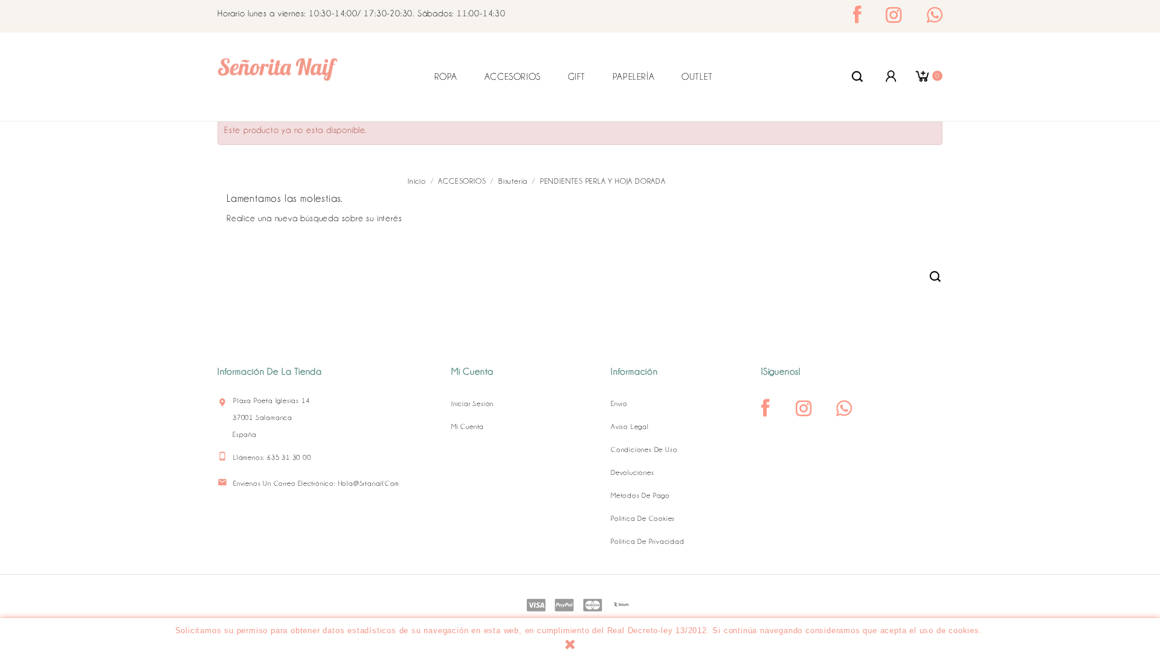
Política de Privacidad (648, 541)
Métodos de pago (640, 495)
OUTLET (697, 77)
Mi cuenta (467, 426)
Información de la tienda (270, 371)
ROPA (445, 77)
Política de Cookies (643, 518)
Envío (619, 403)
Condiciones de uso (644, 449)
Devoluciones (632, 472)
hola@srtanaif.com (369, 483)
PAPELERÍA (633, 77)
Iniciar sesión (472, 403)
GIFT (576, 77)
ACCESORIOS (513, 77)
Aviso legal (630, 426)
